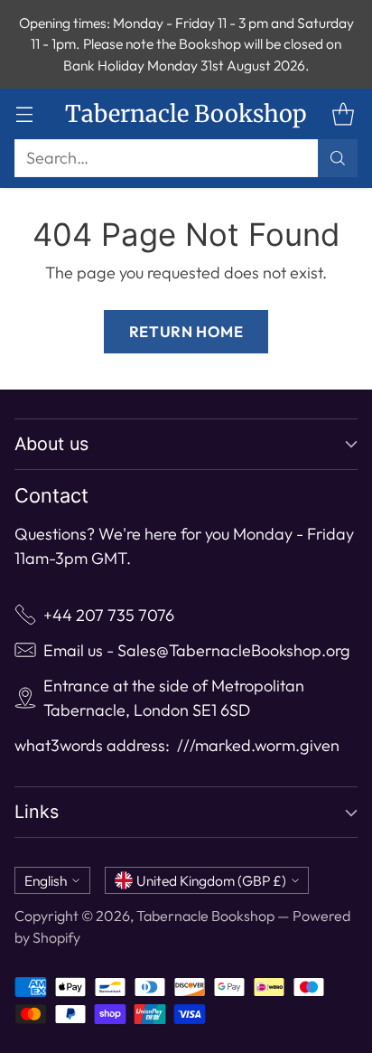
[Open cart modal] (342, 114)
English (45, 880)
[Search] (338, 158)
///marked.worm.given (258, 745)
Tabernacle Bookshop (205, 916)
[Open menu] (23, 114)
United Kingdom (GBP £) (211, 880)
